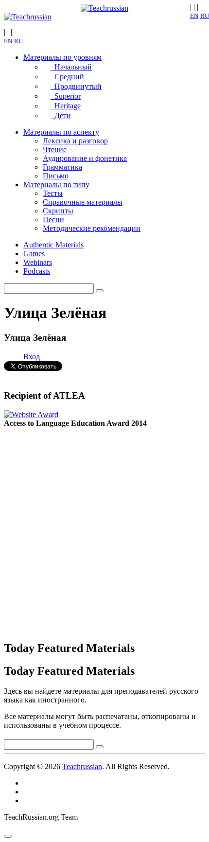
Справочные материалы (82, 202)
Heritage (66, 106)
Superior (66, 96)
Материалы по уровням (62, 57)
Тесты (53, 193)
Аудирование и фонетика (85, 158)
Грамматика (62, 167)
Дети (61, 115)
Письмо (56, 176)
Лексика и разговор (75, 141)
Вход (31, 356)
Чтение (55, 149)
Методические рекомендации (91, 228)
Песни (53, 219)
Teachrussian (82, 766)
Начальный (71, 67)
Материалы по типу (56, 184)
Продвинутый (76, 86)
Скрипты (58, 211)
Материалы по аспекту (61, 132)
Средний (67, 76)
